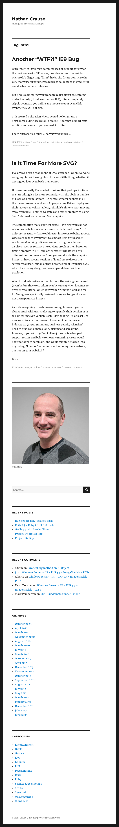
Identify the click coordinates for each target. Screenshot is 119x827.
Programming (32, 367)
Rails (18, 775)
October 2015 (23, 658)
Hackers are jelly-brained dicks (34, 520)
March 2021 (22, 632)
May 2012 (21, 693)
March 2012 (22, 697)
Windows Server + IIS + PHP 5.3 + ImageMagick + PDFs (55, 572)
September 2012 (25, 680)
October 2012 (23, 675)
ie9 (52, 142)
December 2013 (24, 667)
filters (41, 142)
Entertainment (24, 744)
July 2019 (20, 649)
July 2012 (20, 688)
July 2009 (21, 710)
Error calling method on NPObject (48, 567)
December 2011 (24, 706)
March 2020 (22, 645)
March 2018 (22, 654)
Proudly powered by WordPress (44, 817)
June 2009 (21, 714)
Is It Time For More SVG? (44, 163)
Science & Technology (28, 783)
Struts (19, 788)
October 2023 (23, 623)
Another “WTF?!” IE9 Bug (45, 59)
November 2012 (24, 671)
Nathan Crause (28, 19)
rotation (77, 142)
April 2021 (21, 628)
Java (17, 757)
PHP (17, 766)
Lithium (20, 762)
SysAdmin (21, 792)
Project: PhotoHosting (29, 533)
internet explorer (63, 142)
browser (46, 367)
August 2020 (23, 641)
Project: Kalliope (25, 538)
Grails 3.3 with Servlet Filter (32, 529)
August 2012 (22, 684)
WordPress (30, 142)
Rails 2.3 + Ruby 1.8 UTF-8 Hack (34, 525)
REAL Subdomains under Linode (60, 593)
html (47, 142)
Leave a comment (21, 145)
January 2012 (23, 701)
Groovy (19, 753)
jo (16, 572)
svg (59, 367)
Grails (18, 749)
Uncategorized (24, 796)
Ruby (18, 779)
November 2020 (25, 636)
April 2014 (21, 662)
